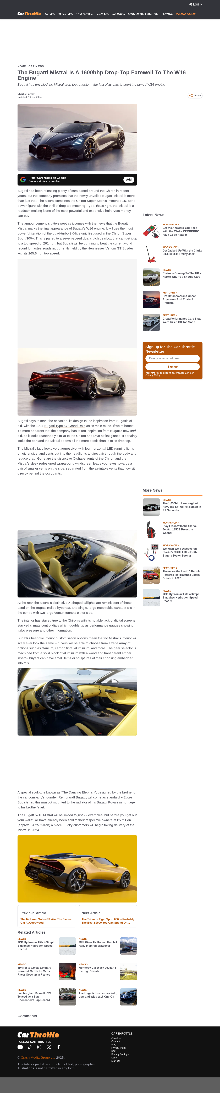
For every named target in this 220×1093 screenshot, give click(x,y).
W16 (89, 228)
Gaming (118, 14)
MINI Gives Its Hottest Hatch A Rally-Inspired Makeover (98, 944)
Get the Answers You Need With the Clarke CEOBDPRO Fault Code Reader (181, 231)
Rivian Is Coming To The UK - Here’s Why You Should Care (182, 275)
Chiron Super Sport (90, 201)
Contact (115, 1041)
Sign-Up (115, 1061)
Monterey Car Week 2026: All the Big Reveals (97, 969)
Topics (167, 14)
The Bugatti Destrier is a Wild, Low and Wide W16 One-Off (98, 995)
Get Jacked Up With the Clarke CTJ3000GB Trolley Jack (182, 252)
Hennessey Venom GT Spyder (110, 248)
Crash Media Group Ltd (38, 1057)
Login (114, 1057)
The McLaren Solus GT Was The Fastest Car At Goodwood (46, 921)
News (50, 14)
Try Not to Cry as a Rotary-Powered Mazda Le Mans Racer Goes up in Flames (35, 971)
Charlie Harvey (26, 94)
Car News (36, 66)
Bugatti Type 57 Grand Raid (64, 426)
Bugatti (23, 191)
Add (129, 179)
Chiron (110, 191)
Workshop (186, 14)
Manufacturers (143, 14)
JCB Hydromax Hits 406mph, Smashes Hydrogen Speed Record (36, 946)
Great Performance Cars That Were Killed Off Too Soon (182, 320)
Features (85, 14)
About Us (116, 1038)
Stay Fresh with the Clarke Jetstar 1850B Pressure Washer (180, 529)
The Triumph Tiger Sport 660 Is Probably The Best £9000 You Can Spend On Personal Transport (108, 921)
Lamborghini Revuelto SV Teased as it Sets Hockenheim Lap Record (34, 997)
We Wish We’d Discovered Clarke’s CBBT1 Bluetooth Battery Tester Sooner (180, 552)
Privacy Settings (120, 1054)
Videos (102, 14)
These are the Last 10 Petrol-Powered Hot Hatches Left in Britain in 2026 (181, 575)
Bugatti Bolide (46, 608)
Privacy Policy (152, 375)
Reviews (65, 14)
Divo (96, 436)
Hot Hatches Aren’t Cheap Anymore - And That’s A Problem (179, 299)
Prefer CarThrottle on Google (47, 177)
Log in (197, 4)
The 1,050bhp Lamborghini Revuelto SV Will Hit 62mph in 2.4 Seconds (182, 507)
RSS (113, 1051)
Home (22, 66)
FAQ (113, 1044)
